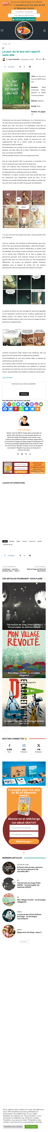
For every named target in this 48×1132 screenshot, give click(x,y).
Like (9, 744)
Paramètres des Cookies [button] (13, 1127)
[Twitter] (10, 409)
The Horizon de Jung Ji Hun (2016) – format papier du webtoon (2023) (24, 625)
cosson (24, 541)
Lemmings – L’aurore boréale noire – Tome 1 (10, 570)
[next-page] (7, 730)
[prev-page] (3, 730)
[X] (27, 404)
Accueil (4, 44)
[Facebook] (5, 404)
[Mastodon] (32, 404)
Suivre (24, 744)
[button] (24, 10)
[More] (29, 67)
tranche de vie (7, 544)
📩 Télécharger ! (21, 472)
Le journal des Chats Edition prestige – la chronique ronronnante (29, 916)
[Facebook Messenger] (18, 404)
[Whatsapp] (14, 404)
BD (9, 44)
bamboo (11, 541)
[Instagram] (36, 404)
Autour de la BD (23, 864)
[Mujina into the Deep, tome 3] (8, 931)
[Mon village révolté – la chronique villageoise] (24, 654)
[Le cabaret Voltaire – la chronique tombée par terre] (24, 702)
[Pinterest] (9, 404)
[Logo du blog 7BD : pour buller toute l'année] (24, 30)
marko (40, 541)
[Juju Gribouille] (4, 59)
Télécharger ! (24, 841)
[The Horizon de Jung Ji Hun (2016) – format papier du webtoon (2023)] (24, 606)
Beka (18, 541)
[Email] (41, 404)
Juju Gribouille (14, 59)
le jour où (32, 541)
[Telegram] (23, 404)
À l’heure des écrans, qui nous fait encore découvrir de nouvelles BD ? (30, 869)
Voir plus (23, 942)
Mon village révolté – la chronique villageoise (24, 674)
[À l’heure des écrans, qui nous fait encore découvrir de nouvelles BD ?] (8, 868)
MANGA (19, 912)
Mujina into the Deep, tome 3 (29, 932)
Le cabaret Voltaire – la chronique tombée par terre (24, 722)
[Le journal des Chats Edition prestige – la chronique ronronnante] (8, 915)
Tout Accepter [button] (31, 1127)
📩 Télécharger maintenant (24, 19)
